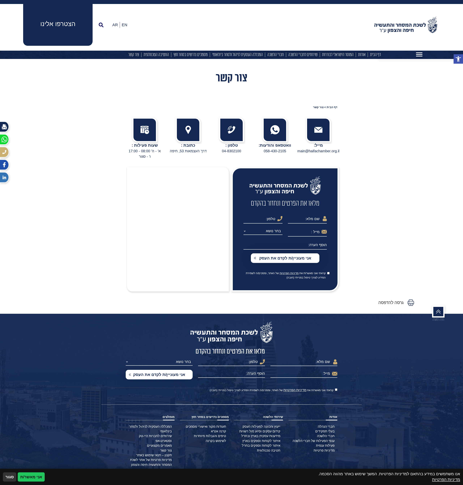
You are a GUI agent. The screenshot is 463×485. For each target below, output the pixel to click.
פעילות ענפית (325, 445)
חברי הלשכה (275, 54)
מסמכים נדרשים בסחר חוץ (190, 54)
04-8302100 (231, 151)
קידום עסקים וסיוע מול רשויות (259, 431)
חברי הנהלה (326, 426)
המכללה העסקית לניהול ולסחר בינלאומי (237, 54)
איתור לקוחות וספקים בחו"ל (261, 445)
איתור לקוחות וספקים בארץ (261, 441)
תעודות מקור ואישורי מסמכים (206, 426)
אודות (362, 54)
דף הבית (375, 54)
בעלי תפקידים (325, 431)
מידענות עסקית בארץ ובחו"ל (260, 436)
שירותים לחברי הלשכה (303, 54)
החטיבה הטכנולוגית (156, 54)
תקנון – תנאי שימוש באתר (154, 455)
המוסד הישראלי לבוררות (338, 54)
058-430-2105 (275, 151)
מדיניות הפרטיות (289, 273)
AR (115, 25)
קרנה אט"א (218, 431)
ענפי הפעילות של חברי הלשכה (314, 441)
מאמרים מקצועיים (159, 445)
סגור (9, 477)
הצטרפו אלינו (57, 23)
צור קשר (133, 54)
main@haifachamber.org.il (318, 151)
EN (124, 25)
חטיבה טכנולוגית (268, 450)
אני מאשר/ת (31, 477)
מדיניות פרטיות (324, 450)
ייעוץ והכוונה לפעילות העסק (261, 426)
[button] (458, 59)
